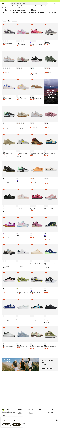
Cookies (23, 423)
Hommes (22, 5)
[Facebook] (57, 420)
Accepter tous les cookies (16, 424)
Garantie (29, 414)
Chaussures (24, 7)
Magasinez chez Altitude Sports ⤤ (47, 368)
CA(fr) (52, 3)
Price (9, 20)
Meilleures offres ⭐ (44, 5)
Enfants (26, 5)
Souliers (28, 7)
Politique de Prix (30, 413)
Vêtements (19, 412)
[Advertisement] (16, 391)
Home (3, 7)
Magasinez (35, 0)
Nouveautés (14, 5)
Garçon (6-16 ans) (18, 7)
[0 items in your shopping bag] (57, 3)
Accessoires (20, 413)
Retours (29, 412)
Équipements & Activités (32, 5)
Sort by (5, 20)
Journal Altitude (50, 412)
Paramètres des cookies (6, 424)
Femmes (18, 5)
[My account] (54, 3)
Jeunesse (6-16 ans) (12, 7)
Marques (39, 5)
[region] (12, 422)
